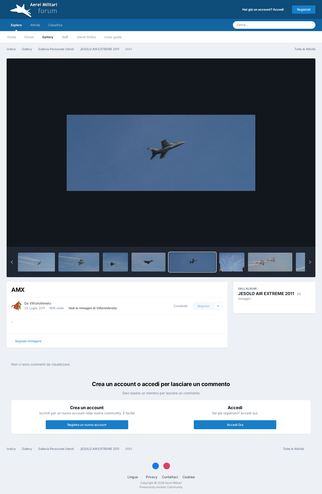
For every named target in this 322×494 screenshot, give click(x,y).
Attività (35, 25)
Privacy (151, 477)
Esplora (16, 25)
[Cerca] (310, 25)
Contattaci (170, 477)
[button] (12, 262)
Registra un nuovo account (86, 425)
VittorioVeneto (40, 303)
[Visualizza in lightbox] (161, 153)
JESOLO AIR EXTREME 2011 (266, 293)
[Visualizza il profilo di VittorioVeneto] (16, 306)
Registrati (303, 9)
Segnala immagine (28, 341)
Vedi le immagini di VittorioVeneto (92, 308)
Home (11, 37)
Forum (29, 37)
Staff (65, 37)
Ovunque (293, 25)
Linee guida (112, 37)
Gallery (47, 37)
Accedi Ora (235, 425)
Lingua (133, 477)
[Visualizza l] (36, 262)
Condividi (179, 306)
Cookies (188, 477)
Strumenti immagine (290, 238)
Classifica (55, 25)
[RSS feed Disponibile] (310, 449)
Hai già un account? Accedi (263, 9)
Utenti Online (86, 37)
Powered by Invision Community (161, 487)
